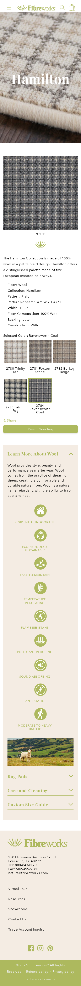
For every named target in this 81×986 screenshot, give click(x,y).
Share (11, 420)
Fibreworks (38, 965)
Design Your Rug (40, 429)
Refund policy (37, 971)
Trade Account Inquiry (26, 929)
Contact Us (17, 919)
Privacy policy (63, 971)
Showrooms (18, 909)
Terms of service (43, 979)
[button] (9, 7)
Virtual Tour (17, 889)
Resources (16, 899)
